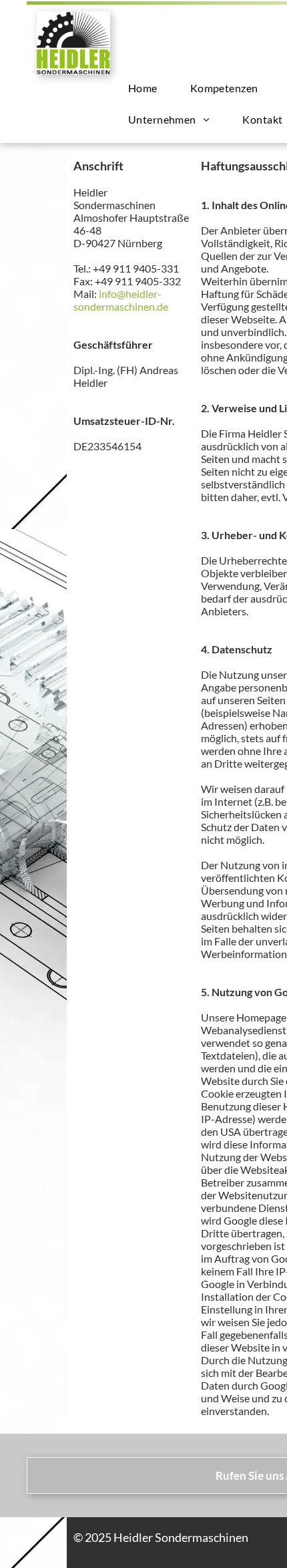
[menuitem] (148, 88)
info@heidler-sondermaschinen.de (120, 300)
